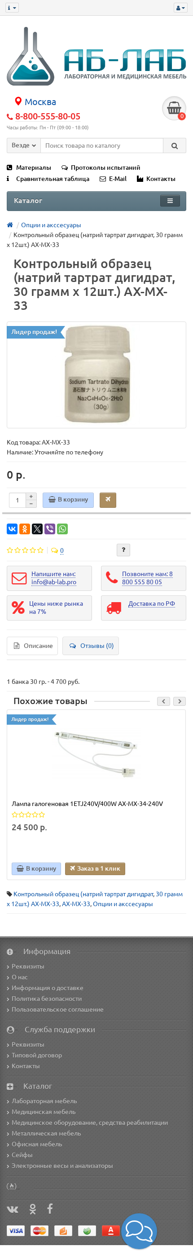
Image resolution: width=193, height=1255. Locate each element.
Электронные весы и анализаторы (62, 1165)
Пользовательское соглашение (58, 1009)
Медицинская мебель (43, 1111)
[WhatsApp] (62, 529)
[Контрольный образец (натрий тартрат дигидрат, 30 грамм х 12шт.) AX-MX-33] (96, 374)
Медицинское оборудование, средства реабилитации (90, 1122)
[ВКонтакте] (12, 529)
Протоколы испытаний (105, 167)
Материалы (33, 167)
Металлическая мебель (46, 1133)
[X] (37, 529)
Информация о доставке (47, 987)
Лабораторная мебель (44, 1101)
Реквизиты (28, 966)
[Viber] (49, 529)
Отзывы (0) (97, 645)
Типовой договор (37, 1055)
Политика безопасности (47, 998)
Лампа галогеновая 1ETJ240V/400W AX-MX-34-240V (87, 803)
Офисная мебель (37, 1144)
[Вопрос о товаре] (123, 550)
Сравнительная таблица (52, 178)
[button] (139, 1231)
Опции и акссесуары (123, 903)
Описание (38, 645)
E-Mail (118, 178)
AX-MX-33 (76, 903)
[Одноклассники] (24, 529)
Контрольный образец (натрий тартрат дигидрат (83, 894)
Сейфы (22, 1154)
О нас (20, 977)
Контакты (160, 178)
